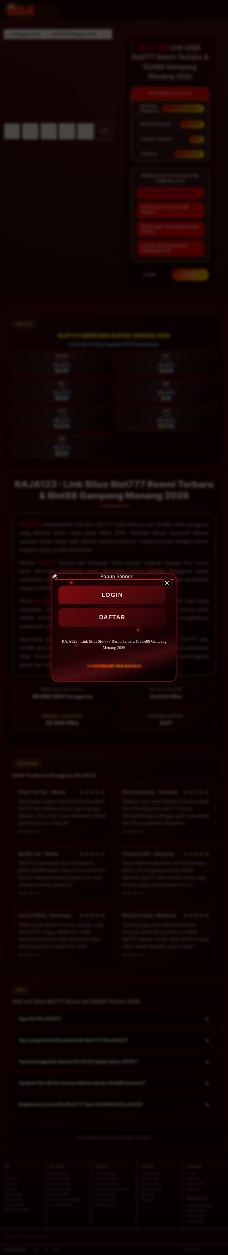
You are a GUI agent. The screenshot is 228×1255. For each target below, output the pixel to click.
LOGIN (112, 595)
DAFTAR (112, 617)
